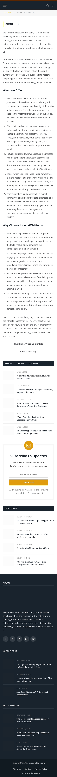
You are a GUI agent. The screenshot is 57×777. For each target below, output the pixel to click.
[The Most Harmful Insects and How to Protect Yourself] (8, 718)
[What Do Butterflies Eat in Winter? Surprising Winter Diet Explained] (8, 403)
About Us (17, 769)
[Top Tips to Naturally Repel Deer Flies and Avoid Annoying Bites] (8, 664)
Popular (9, 363)
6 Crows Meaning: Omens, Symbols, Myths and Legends (33, 535)
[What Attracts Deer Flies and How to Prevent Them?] (8, 375)
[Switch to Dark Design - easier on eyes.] (52, 5)
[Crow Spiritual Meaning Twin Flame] (8, 547)
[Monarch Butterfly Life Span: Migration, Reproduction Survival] (8, 389)
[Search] (48, 5)
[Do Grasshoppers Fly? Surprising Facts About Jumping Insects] (8, 430)
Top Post (33, 363)
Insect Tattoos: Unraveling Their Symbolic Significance (31, 747)
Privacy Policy (27, 493)
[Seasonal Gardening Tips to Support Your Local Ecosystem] (8, 520)
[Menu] (5, 5)
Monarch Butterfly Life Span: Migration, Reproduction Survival (35, 391)
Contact (28, 769)
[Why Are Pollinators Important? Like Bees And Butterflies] (8, 732)
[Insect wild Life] (28, 5)
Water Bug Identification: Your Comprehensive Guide (30, 418)
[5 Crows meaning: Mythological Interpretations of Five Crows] (8, 561)
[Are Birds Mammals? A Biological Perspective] (8, 691)
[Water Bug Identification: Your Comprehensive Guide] (8, 416)
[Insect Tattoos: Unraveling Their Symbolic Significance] (8, 746)
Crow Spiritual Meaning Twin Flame (33, 548)
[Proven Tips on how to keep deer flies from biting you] (8, 678)
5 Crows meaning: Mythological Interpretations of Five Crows (31, 563)
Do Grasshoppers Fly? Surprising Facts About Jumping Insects (34, 432)
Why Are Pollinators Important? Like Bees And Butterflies (34, 734)
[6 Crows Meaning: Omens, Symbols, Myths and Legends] (8, 534)
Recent (21, 363)
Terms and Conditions (30, 773)
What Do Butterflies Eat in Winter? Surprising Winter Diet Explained (32, 404)
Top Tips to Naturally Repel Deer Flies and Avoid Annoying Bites (34, 666)
